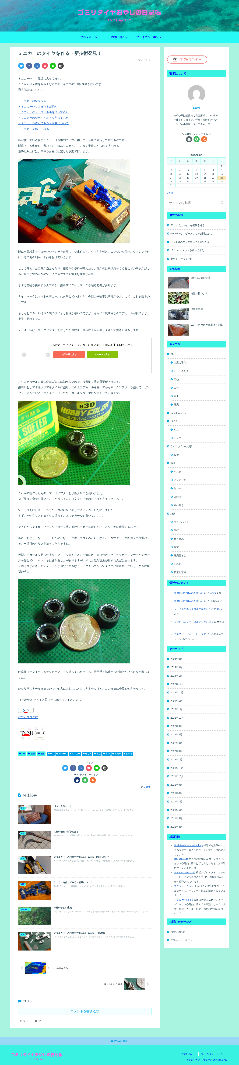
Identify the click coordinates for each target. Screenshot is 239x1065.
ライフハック (181, 521)
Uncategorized (178, 413)
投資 (176, 454)
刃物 (176, 379)
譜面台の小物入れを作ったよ (190, 592)
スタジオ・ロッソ (184, 886)
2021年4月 (176, 826)
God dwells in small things (188, 845)
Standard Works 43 (184, 872)
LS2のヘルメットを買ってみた (187, 250)
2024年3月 (176, 667)
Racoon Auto (181, 858)
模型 (32, 753)
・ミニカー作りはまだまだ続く (37, 106)
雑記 (42, 753)
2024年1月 (176, 675)
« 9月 (170, 193)
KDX (176, 429)
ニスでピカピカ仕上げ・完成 (190, 634)
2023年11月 (176, 692)
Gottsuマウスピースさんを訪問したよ (191, 233)
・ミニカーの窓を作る (32, 100)
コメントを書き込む (85, 1011)
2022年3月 (176, 751)
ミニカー (75, 753)
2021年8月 (176, 793)
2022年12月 (177, 717)
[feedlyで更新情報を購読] (85, 780)
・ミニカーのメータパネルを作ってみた (43, 112)
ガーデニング (181, 371)
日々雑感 (179, 538)
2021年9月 (176, 784)
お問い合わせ (177, 931)
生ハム (177, 488)
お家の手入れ (181, 362)
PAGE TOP (120, 1040)
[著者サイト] (77, 780)
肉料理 (177, 496)
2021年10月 (177, 776)
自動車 (117, 753)
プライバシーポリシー (182, 940)
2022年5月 (176, 734)
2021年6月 (176, 810)
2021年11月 (176, 768)
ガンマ (177, 438)
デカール (62, 753)
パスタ (177, 471)
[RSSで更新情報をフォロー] (93, 780)
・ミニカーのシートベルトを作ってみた (43, 117)
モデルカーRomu (183, 899)
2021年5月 (176, 818)
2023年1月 (176, 709)
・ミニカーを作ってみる (33, 128)
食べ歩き (179, 505)
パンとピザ (180, 480)
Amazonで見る (102, 354)
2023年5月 (176, 700)
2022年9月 (176, 726)
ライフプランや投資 (181, 446)
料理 (172, 463)
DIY (23, 753)
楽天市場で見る (69, 354)
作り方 (88, 753)
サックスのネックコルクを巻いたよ (190, 242)
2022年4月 (176, 743)
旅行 (176, 530)
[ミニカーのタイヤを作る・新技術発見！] (37, 66)
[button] (222, 203)
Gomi (196, 107)
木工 (176, 396)
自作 (107, 753)
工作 (176, 387)
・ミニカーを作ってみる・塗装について (43, 123)
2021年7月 (176, 801)
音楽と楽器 (180, 572)
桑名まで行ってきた (181, 258)
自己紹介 (179, 563)
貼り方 (128, 753)
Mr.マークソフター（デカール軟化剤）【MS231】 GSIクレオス (93, 344)
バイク (174, 421)
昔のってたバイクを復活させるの (188, 225)
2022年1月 (176, 759)
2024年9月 (176, 658)
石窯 (176, 404)
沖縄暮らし (180, 555)
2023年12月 (177, 684)
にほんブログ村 (28, 717)
